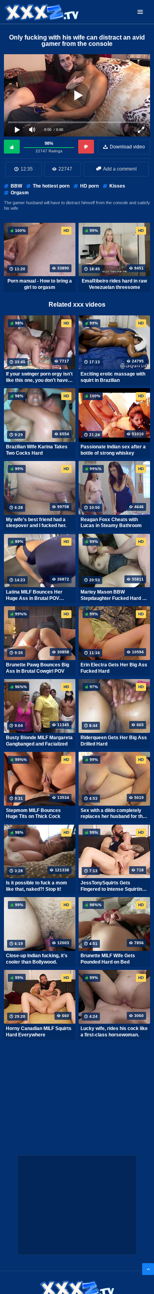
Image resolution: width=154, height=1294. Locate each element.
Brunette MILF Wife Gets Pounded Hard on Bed (108, 959)
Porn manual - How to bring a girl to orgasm (40, 284)
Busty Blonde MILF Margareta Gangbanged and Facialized (39, 741)
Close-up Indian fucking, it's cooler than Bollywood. (37, 959)
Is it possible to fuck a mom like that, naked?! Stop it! (36, 886)
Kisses (117, 186)
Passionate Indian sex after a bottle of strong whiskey (113, 450)
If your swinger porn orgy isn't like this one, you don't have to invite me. (39, 377)
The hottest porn (51, 186)
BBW (16, 186)
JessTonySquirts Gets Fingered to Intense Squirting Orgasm (113, 886)
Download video (127, 147)
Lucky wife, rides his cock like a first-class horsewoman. (114, 1032)
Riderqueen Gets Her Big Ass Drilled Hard (114, 741)
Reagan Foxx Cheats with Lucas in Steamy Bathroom (111, 523)
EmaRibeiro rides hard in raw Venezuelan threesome (114, 284)
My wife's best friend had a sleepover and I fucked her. (36, 523)
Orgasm (20, 192)
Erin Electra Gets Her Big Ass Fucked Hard (114, 668)
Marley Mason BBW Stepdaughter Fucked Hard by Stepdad (114, 595)
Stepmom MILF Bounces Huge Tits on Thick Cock (33, 814)
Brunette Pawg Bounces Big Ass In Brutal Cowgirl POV (37, 668)
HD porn (89, 186)
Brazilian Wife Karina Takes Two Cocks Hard (37, 450)
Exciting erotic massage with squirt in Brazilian (113, 377)
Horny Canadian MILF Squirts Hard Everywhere (38, 1032)
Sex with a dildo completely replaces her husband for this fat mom (113, 814)
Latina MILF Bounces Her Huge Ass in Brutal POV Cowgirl (34, 595)
